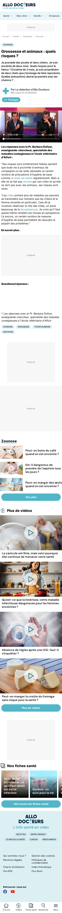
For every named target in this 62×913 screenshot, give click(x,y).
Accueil (6, 36)
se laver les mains (21, 178)
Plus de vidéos (19, 511)
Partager (13, 99)
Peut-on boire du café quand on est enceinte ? (42, 452)
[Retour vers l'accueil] (31, 6)
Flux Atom (37, 871)
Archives (8, 332)
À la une (6, 910)
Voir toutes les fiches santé (31, 804)
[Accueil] (31, 821)
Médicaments (49, 839)
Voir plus (31, 497)
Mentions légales (12, 860)
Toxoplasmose (42, 327)
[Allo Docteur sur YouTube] (13, 891)
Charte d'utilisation (13, 867)
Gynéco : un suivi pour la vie (43, 791)
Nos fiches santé (21, 766)
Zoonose (39, 36)
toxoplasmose (29, 209)
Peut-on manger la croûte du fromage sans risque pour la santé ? (28, 698)
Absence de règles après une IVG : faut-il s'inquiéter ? (30, 651)
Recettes (21, 834)
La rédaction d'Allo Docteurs (32, 89)
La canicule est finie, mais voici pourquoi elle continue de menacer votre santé (30, 555)
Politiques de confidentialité (40, 861)
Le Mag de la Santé (15, 839)
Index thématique (41, 867)
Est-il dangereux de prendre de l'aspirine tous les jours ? (43, 468)
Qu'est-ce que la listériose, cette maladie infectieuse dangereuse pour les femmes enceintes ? (30, 603)
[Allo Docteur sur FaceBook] (5, 891)
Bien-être (22, 15)
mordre (27, 181)
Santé (6, 15)
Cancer (34, 839)
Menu (55, 910)
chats (10, 195)
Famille (37, 15)
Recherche (43, 910)
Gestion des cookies (43, 855)
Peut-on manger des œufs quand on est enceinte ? (43, 484)
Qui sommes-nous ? (14, 855)
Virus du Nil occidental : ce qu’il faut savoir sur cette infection (14, 786)
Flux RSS (7, 871)
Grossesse (27, 36)
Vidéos (19, 910)
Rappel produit (38, 834)
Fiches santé (31, 910)
